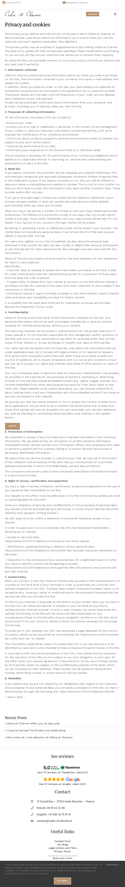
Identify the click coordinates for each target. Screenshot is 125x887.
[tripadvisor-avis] (62, 765)
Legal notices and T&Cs (62, 848)
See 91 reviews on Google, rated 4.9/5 (62, 784)
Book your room (62, 858)
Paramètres (112, 864)
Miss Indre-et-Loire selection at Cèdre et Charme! (39, 737)
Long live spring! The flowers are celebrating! (36, 730)
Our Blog (62, 844)
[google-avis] (62, 777)
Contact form (63, 841)
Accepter (62, 880)
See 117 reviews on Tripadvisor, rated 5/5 (62, 772)
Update (12, 425)
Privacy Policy (62, 851)
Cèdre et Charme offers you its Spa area (33, 723)
